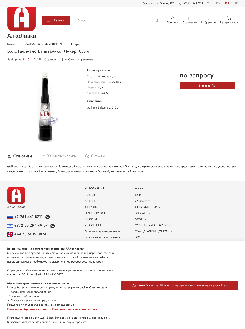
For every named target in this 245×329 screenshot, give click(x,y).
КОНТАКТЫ (91, 207)
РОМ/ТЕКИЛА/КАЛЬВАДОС (151, 225)
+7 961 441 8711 (193, 3)
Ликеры (75, 44)
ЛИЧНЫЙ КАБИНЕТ (96, 213)
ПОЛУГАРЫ (141, 213)
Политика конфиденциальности (102, 231)
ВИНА (138, 195)
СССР (138, 237)
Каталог (59, 20)
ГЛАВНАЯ (90, 195)
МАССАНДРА (143, 201)
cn (209, 3)
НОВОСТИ (91, 219)
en (218, 3)
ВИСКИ (139, 219)
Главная (12, 44)
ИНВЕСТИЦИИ (93, 225)
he (236, 3)
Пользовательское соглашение (102, 237)
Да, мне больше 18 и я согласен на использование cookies (179, 285)
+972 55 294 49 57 (31, 225)
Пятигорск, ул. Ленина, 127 (158, 3)
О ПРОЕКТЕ (91, 201)
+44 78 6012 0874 (29, 234)
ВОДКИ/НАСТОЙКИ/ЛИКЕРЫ (43, 44)
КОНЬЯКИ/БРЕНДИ (146, 207)
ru (227, 3)
